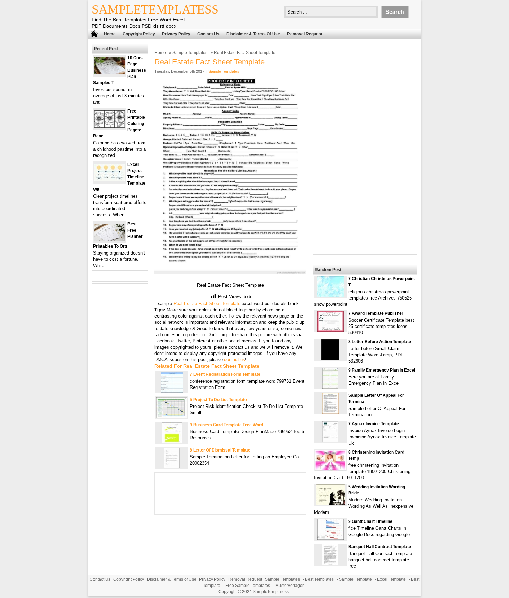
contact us (234, 359)
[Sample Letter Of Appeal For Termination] (330, 412)
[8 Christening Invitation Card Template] (330, 469)
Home (110, 34)
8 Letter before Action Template (379, 341)
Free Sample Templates (247, 585)
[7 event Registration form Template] (172, 391)
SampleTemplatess (155, 9)
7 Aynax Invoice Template (373, 423)
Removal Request (304, 34)
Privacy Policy (176, 34)
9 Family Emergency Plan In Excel (381, 370)
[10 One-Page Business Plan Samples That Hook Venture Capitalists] (109, 72)
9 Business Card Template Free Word (226, 424)
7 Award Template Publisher (375, 313)
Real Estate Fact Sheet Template (206, 303)
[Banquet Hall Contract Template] (330, 563)
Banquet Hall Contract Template (379, 546)
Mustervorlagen (290, 585)
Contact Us (208, 34)
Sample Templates (189, 52)
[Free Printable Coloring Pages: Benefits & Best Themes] (109, 126)
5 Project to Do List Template (218, 399)
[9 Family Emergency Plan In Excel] (330, 387)
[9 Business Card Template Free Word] (172, 441)
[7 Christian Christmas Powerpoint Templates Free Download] (330, 295)
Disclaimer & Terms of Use (253, 34)
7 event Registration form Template (225, 374)
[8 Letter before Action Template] (330, 358)
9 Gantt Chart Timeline (370, 521)
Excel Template (391, 579)
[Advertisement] (365, 148)
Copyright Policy (139, 34)
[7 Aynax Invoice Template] (330, 440)
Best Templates (319, 579)
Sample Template (355, 579)
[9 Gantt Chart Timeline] (330, 538)
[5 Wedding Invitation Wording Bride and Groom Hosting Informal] (330, 503)
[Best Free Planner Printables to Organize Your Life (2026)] (109, 239)
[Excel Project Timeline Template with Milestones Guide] (109, 179)
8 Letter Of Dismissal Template (220, 450)
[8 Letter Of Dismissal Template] (172, 467)
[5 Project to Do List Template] (171, 416)
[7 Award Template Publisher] (330, 330)
